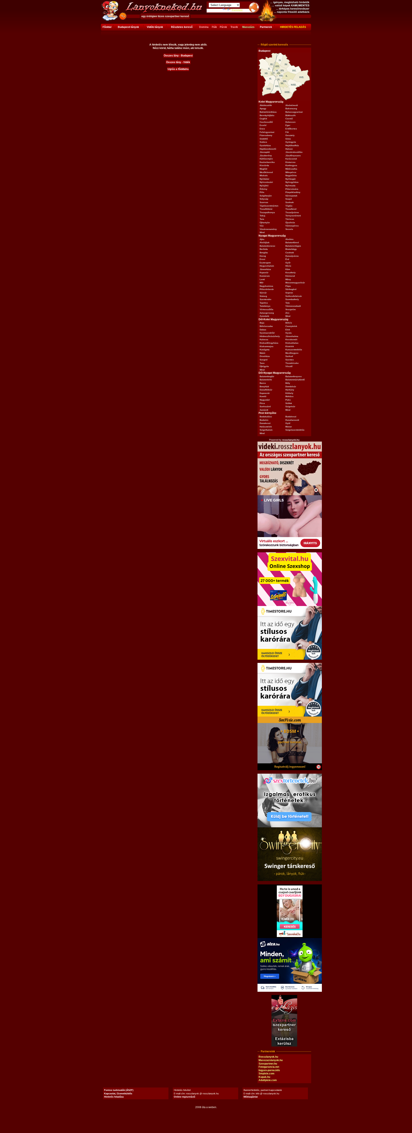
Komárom (265, 276)
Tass (262, 363)
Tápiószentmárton (269, 206)
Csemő (289, 118)
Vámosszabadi (293, 306)
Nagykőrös (291, 175)
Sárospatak (291, 195)
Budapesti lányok (128, 27)
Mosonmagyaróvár (295, 282)
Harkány (289, 390)
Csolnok (289, 252)
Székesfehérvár (293, 296)
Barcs (263, 383)
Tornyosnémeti (293, 215)
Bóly (287, 383)
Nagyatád (265, 400)
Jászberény (266, 155)
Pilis (262, 192)
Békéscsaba (266, 326)
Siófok (288, 403)
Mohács (289, 396)
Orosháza (265, 356)
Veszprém (290, 309)
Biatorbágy (291, 249)
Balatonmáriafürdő (295, 379)
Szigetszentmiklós (294, 430)
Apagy (263, 108)
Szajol (288, 199)
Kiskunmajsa (266, 346)
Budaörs (264, 420)
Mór (262, 282)
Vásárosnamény (268, 229)
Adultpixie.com (268, 1080)
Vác (262, 226)
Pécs (262, 403)
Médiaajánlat (251, 1096)
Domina (204, 27)
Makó (262, 353)
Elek (287, 329)
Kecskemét (291, 339)
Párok (223, 27)
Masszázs (248, 27)
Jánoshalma (291, 336)
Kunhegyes (291, 165)
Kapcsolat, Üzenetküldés (118, 1093)
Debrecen (290, 122)
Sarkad (289, 356)
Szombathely (292, 299)
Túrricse (289, 219)
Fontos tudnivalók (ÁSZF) (118, 1090)
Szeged (263, 359)
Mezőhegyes (291, 353)
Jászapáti (265, 152)
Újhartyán (265, 222)
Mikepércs (290, 172)
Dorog (263, 256)
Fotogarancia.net (269, 1066)
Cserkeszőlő (266, 122)
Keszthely (290, 272)
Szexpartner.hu (268, 1063)
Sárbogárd (290, 289)
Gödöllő (264, 139)
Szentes (289, 359)
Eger (287, 125)
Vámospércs (292, 226)
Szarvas (264, 202)
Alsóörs (289, 239)
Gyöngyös (290, 142)
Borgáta (264, 252)
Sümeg (263, 296)
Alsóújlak (265, 242)
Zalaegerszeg (267, 313)
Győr (288, 262)
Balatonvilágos (293, 246)
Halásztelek (266, 426)
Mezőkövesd (266, 172)
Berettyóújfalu (267, 115)
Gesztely (290, 135)
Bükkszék (290, 115)
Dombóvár (290, 386)
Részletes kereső (181, 27)
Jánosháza (265, 269)
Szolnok (289, 202)
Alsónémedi (291, 105)
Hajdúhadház (292, 145)
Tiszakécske (292, 363)
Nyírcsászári (266, 182)
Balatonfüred (292, 242)
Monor (288, 426)
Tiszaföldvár (266, 209)
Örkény (263, 189)
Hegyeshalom (267, 266)
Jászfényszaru (293, 155)
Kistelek (289, 346)
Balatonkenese (267, 246)
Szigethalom (266, 430)
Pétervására (291, 189)
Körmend (290, 276)
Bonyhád (264, 386)
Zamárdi (264, 410)
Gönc (288, 139)
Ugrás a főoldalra (178, 69)
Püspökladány (292, 192)
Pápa (288, 286)
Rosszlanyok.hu (268, 1056)
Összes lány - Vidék (178, 62)
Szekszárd (265, 406)
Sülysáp (264, 199)
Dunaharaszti (292, 420)
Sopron (289, 293)
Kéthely (289, 393)
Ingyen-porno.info (269, 1070)
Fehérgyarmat (267, 132)
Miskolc (264, 175)
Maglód (263, 169)
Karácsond (291, 159)
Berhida (264, 249)
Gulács (263, 142)
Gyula (288, 333)
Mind (262, 232)
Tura (262, 219)
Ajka (262, 239)
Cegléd (263, 118)
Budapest (264, 50)
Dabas (263, 329)
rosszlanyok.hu (291, 440)
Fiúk (214, 27)
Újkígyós (264, 366)
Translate (237, 10)
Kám (287, 269)
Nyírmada (290, 185)
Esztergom (265, 262)
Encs (262, 129)
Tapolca (264, 303)
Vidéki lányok (155, 27)
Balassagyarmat (294, 112)
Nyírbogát (290, 179)
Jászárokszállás (294, 152)
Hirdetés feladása (114, 1096)
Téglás (288, 206)
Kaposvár (265, 393)
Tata (287, 303)
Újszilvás (290, 222)
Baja (262, 323)
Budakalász (266, 416)
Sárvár (263, 293)
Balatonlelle (266, 379)
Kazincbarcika (267, 162)
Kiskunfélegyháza (269, 343)
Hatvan (289, 149)
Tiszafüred (290, 209)
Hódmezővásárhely (270, 336)
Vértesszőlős (266, 309)
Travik (234, 27)
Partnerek (266, 27)
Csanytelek (291, 326)
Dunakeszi (265, 423)
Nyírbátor (264, 179)
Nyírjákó (264, 185)
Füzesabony (266, 135)
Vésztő (288, 366)
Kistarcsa (290, 162)
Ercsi (262, 259)
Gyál (287, 423)
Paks (288, 400)
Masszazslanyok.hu (271, 1060)
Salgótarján (266, 195)
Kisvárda (264, 165)
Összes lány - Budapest (178, 55)
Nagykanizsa (266, 286)
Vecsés (289, 229)
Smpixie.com (266, 1073)
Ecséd (263, 125)
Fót (287, 132)
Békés (288, 323)
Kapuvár (264, 272)
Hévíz (288, 266)
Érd (287, 259)
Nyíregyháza (291, 182)
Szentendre (265, 299)
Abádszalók (266, 105)
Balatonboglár (267, 376)
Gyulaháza (265, 145)
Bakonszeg (291, 108)
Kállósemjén (266, 159)
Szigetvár (290, 406)
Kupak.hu (264, 1076)
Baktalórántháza (268, 112)
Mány (288, 279)
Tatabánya (265, 306)
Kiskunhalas (291, 343)
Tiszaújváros (292, 212)
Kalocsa (264, 339)
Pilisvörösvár (267, 289)
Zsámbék (264, 316)
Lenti (262, 279)
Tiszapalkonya (267, 212)
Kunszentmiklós (293, 349)
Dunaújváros (292, 256)
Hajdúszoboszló (268, 149)
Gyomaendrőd (267, 333)
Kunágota (265, 349)
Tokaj (262, 215)
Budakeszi (290, 416)
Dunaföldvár (266, 390)
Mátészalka (291, 169)
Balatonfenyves (293, 376)
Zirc (287, 313)
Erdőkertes (291, 129)
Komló (263, 396)
